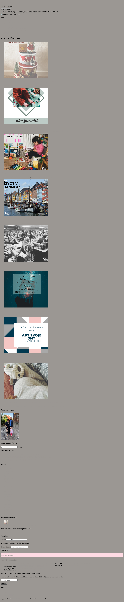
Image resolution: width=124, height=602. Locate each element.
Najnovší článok (9, 24)
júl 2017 (6, 512)
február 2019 (8, 486)
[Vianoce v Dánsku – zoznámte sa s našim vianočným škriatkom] (26, 77)
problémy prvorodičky (37, 177)
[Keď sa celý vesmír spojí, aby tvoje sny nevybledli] (26, 353)
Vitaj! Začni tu (8, 20)
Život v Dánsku (33, 85)
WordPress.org (8, 595)
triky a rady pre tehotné (54, 131)
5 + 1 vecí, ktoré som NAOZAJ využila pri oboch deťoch (20, 459)
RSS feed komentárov (10, 594)
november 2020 (8, 470)
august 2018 (7, 496)
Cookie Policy (40, 13)
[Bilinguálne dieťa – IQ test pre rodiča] (26, 169)
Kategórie (3, 539)
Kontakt (10, 27)
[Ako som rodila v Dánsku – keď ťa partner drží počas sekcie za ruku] (26, 399)
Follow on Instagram (8, 555)
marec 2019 (7, 484)
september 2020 (8, 471)
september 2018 (8, 494)
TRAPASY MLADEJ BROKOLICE (15, 29)
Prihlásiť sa (7, 591)
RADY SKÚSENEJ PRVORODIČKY (15, 30)
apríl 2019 (7, 483)
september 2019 (8, 478)
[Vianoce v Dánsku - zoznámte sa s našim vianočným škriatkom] (6, 523)
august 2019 (7, 479)
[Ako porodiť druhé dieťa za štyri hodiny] (26, 123)
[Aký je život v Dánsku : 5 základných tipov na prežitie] (26, 215)
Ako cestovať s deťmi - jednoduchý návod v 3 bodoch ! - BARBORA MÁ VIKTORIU (29, 563)
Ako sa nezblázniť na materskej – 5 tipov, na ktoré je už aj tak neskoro (24, 456)
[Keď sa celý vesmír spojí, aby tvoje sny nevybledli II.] (26, 307)
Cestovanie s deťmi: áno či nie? (71, 565)
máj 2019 (7, 481)
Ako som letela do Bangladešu (15, 265)
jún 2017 (6, 514)
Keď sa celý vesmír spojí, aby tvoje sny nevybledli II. (25, 311)
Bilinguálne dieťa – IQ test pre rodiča (18, 173)
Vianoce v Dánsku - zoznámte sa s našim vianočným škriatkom (22, 525)
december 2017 (8, 506)
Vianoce (26, 85)
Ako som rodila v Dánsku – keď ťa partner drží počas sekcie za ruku (33, 402)
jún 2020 (6, 475)
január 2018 (7, 504)
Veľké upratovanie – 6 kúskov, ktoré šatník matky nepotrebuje (34, 570)
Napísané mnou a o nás (11, 33)
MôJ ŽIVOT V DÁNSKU (12, 32)
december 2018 (8, 489)
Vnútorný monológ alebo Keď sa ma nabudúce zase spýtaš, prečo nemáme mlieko (27, 457)
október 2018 (8, 493)
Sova (5, 568)
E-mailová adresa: (6, 547)
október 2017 (8, 509)
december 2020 (8, 468)
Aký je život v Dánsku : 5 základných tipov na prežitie (26, 219)
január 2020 (7, 476)
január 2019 (7, 488)
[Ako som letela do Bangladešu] (26, 261)
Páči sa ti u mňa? (9, 25)
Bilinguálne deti (18, 177)
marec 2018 (7, 502)
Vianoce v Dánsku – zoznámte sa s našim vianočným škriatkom (30, 81)
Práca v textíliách (29, 269)
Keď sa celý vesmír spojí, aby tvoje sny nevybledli (24, 357)
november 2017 (8, 507)
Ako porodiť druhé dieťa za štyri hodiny (19, 127)
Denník (22, 131)
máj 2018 (7, 501)
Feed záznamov (8, 592)
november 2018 (8, 491)
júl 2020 (6, 473)
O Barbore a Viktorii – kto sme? (13, 22)
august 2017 (7, 510)
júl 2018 (6, 497)
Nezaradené (26, 177)
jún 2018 (6, 499)
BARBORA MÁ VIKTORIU (11, 3)
